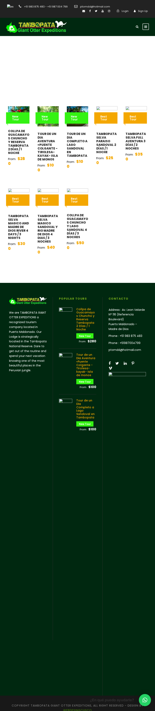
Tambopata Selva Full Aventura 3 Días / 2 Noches (136, 141)
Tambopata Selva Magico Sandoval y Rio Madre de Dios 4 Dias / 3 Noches (48, 229)
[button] (145, 700)
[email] (83, 11)
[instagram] (109, 11)
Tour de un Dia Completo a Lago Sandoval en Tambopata (85, 408)
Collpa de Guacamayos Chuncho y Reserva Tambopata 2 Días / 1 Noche (18, 142)
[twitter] (96, 11)
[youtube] (103, 11)
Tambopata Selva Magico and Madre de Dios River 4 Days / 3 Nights (18, 227)
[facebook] (90, 11)
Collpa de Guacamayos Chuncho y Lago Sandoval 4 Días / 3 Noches (77, 226)
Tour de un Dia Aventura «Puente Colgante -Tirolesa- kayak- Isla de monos (48, 146)
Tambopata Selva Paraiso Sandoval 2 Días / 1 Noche (106, 143)
